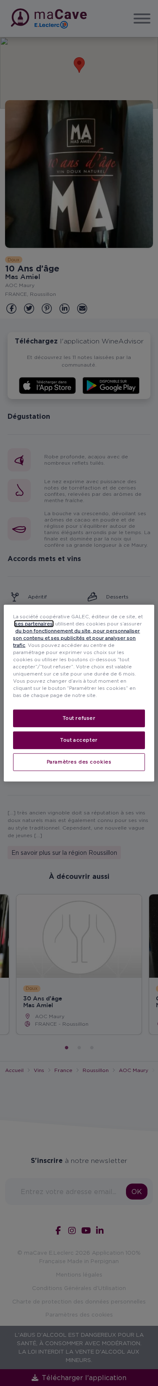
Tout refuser (79, 718)
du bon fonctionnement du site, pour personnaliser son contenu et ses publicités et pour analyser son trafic (76, 637)
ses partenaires (34, 623)
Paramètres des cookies (79, 761)
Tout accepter (78, 739)
